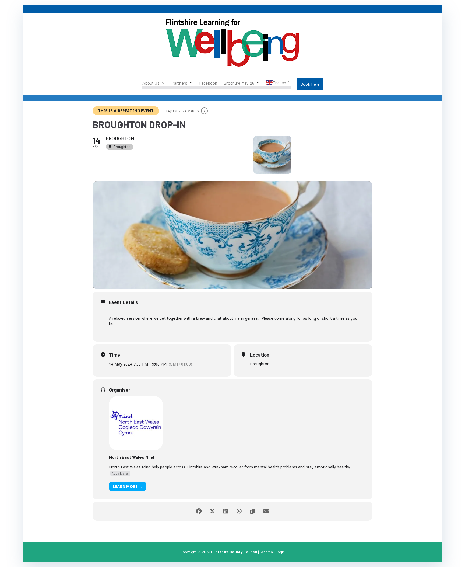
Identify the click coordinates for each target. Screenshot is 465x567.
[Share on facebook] (199, 511)
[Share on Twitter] (212, 511)
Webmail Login (272, 551)
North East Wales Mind (131, 457)
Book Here (309, 83)
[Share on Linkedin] (225, 511)
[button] (162, 82)
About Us (150, 82)
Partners (179, 82)
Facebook (208, 82)
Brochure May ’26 (239, 82)
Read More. (120, 473)
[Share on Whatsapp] (239, 511)
